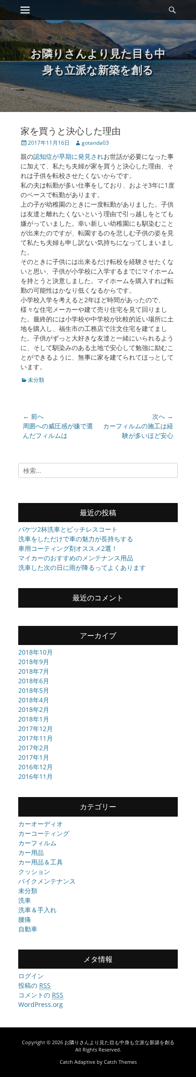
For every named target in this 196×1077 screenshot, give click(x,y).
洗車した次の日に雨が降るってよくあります (82, 567)
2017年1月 (33, 757)
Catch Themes (120, 1061)
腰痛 (24, 919)
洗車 (24, 900)
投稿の (34, 985)
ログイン (31, 975)
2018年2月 (33, 709)
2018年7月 (33, 671)
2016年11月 (35, 776)
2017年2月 (33, 747)
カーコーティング (43, 833)
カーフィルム (37, 842)
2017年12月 (35, 728)
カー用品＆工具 (40, 862)
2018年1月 (33, 719)
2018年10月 (35, 652)
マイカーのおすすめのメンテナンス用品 (75, 558)
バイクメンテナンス (47, 881)
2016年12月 (35, 766)
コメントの (40, 995)
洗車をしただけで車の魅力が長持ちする (75, 538)
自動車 (27, 929)
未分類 (36, 380)
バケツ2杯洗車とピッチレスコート (68, 529)
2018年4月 (33, 700)
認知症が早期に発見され (68, 156)
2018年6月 (33, 680)
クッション (34, 871)
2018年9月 (33, 661)
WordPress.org (40, 1004)
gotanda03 (95, 143)
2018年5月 (33, 690)
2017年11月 (35, 738)
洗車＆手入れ (37, 909)
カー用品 (31, 852)
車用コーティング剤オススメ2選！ (68, 548)
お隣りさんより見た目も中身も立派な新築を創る (119, 1042)
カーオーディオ (40, 823)
